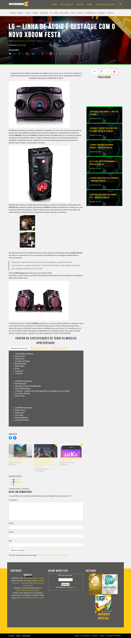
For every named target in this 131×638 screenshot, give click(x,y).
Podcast (110, 13)
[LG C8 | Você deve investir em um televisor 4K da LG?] (20, 450)
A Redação (39, 41)
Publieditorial (90, 13)
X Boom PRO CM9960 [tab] (60, 348)
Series (56, 13)
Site (10, 541)
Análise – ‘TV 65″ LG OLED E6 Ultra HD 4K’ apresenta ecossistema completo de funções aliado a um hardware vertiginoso (45, 463)
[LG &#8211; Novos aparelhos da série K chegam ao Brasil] (71, 450)
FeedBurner (70, 587)
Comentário (13, 500)
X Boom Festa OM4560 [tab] (39, 348)
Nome (11, 523)
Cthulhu (13, 13)
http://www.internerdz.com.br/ (27, 590)
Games (20, 13)
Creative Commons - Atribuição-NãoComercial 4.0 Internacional (28, 582)
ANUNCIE (80, 4)
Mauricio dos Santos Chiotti (33, 578)
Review (35, 13)
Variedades (101, 13)
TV (51, 13)
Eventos (80, 13)
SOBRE (89, 4)
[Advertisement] (104, 93)
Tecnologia (44, 13)
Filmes (73, 13)
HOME (54, 4)
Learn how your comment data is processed (53, 555)
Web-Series (64, 13)
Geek (28, 13)
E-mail (11, 532)
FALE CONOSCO (66, 4)
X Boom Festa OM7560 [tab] (19, 348)
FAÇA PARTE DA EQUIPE (105, 4)
